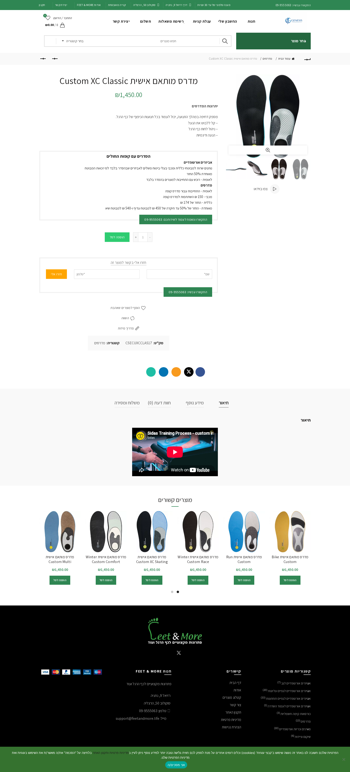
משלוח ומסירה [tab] (127, 403)
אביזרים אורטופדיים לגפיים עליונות (289, 691)
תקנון (42, 5)
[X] (189, 372)
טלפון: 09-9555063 (152, 710)
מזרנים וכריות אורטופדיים (295, 729)
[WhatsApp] (151, 372)
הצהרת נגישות (231, 727)
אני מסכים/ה (176, 765)
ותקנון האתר (100, 753)
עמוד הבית (284, 59)
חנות (251, 21)
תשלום (145, 21)
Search (225, 41)
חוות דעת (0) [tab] (159, 403)
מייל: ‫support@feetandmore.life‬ (141, 718)
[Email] (176, 372)
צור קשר (235, 704)
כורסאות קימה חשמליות (295, 714)
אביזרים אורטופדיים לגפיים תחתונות (288, 698)
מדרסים (267, 59)
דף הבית (235, 682)
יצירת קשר (61, 5)
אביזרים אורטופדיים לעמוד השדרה (289, 706)
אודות (237, 690)
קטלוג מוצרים (232, 697)
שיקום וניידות (303, 737)
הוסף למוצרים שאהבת (125, 308)
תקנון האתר (233, 712)
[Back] (307, 59)
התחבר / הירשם (62, 18)
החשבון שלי (227, 21)
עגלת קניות (202, 21)
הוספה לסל (117, 237)
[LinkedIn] (163, 372)
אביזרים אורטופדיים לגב (296, 683)
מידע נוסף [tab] (195, 403)
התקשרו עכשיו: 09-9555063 (188, 292)
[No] (344, 759)
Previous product (55, 59)
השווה (125, 318)
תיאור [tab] (224, 403)
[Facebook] (200, 372)
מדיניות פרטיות (231, 719)
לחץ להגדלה (268, 150)
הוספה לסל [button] (290, 580)
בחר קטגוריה (75, 41)
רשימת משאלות (171, 21)
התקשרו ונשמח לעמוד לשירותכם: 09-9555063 (175, 219)
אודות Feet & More (89, 5)
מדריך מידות (126, 328)
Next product (43, 59)
